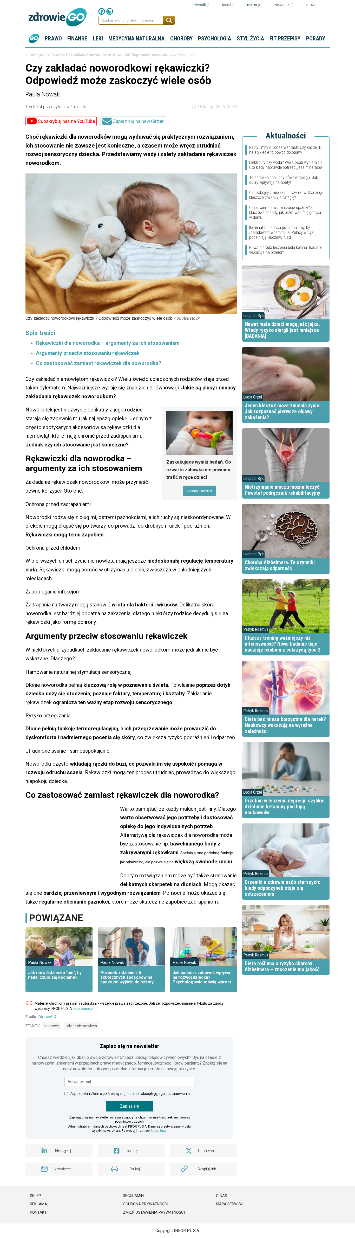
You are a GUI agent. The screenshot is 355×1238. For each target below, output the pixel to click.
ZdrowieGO (47, 1017)
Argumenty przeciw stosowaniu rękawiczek (88, 353)
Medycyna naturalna (136, 38)
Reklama (38, 1204)
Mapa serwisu (229, 1204)
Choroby (181, 38)
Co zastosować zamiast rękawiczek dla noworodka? (98, 363)
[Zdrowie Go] (58, 17)
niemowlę (52, 1026)
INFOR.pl (254, 5)
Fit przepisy (284, 38)
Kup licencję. (83, 1008)
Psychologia (214, 38)
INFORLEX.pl (283, 5)
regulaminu (129, 1094)
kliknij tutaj (159, 1130)
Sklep (35, 1196)
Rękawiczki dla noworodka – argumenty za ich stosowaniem (108, 343)
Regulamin (133, 1196)
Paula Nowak (42, 94)
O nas (221, 1196)
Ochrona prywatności (145, 1204)
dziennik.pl (201, 5)
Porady (315, 38)
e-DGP (311, 5)
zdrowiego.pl (36, 55)
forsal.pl (228, 5)
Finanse (77, 38)
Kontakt (38, 1212)
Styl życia (250, 38)
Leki (98, 38)
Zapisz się (129, 1106)
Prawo (53, 38)
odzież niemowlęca (81, 1026)
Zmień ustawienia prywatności (154, 1212)
